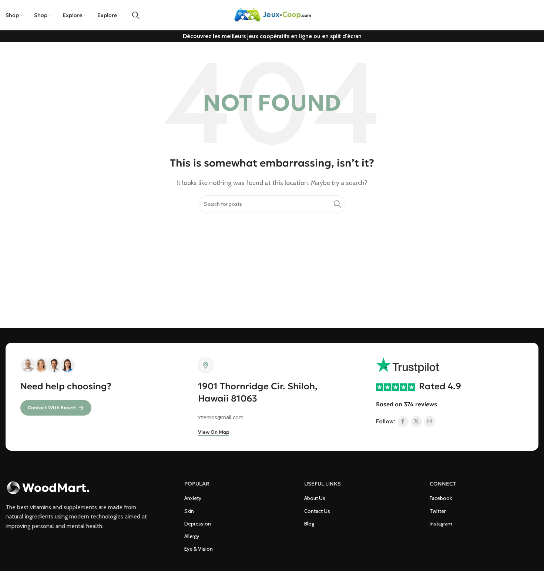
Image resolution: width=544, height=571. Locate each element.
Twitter (438, 511)
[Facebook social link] (403, 421)
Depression (197, 523)
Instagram (441, 523)
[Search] (135, 15)
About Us (314, 498)
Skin (189, 511)
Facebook (441, 498)
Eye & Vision (198, 548)
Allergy (191, 536)
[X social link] (416, 421)
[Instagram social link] (429, 421)
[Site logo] (272, 14)
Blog (309, 523)
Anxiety (192, 498)
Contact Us (317, 511)
